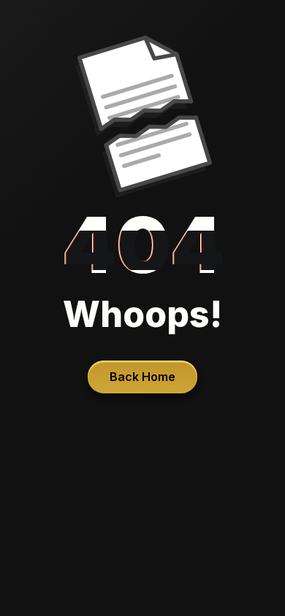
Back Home (142, 376)
